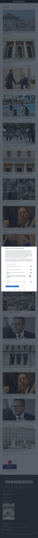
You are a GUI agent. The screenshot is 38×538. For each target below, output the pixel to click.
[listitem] (19, 264)
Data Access (19, 289)
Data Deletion (14, 289)
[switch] (30, 266)
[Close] (35, 248)
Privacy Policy (24, 289)
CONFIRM (12, 286)
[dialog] (19, 269)
